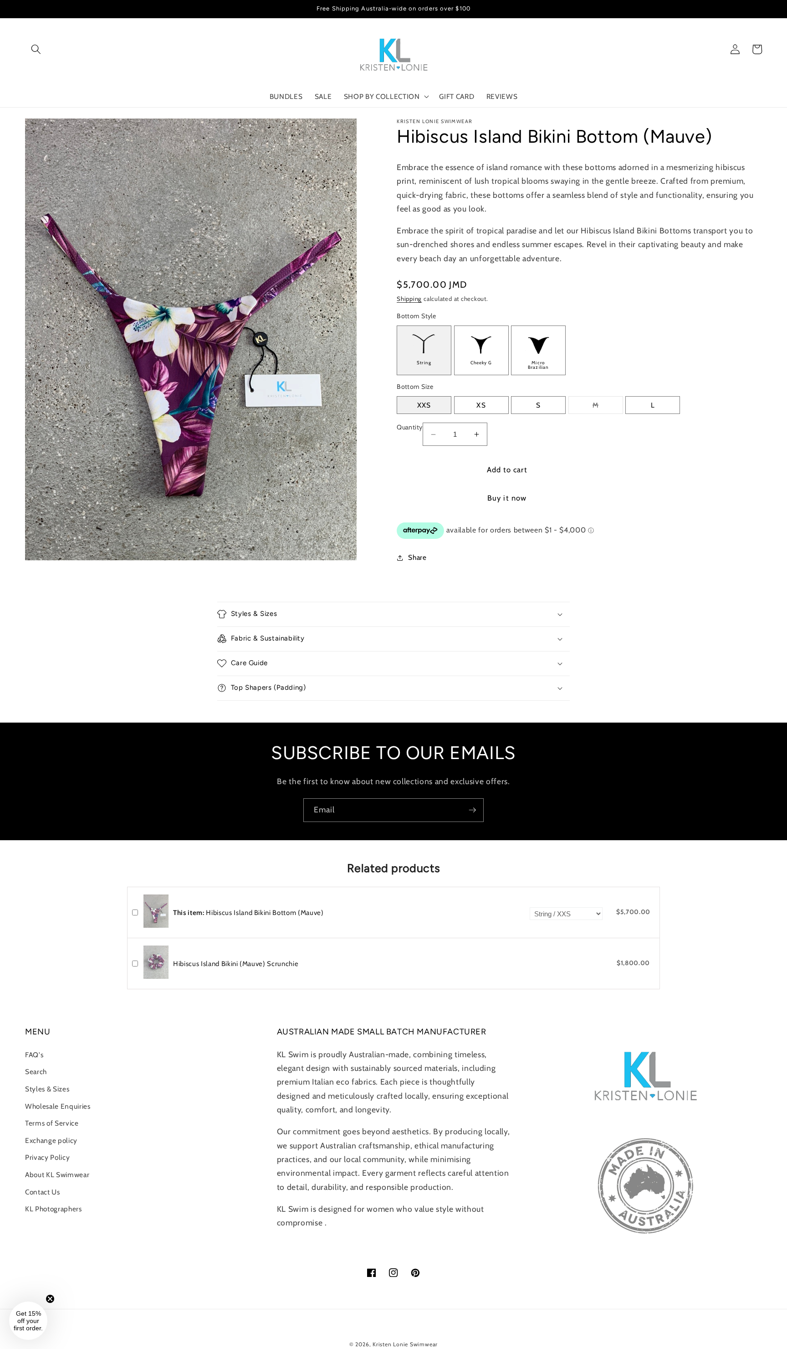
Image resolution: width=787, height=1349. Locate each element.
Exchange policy (51, 1140)
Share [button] (417, 557)
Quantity (410, 427)
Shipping (409, 298)
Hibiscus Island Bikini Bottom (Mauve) (248, 913)
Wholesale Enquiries (58, 1106)
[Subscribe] (472, 810)
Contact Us (42, 1192)
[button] (36, 49)
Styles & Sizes (47, 1089)
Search (36, 1071)
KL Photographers (53, 1208)
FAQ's (34, 1054)
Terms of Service (52, 1123)
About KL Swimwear (57, 1174)
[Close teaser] (50, 1298)
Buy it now (506, 497)
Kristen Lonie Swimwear (405, 1344)
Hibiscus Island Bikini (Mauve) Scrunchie (235, 964)
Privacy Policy (47, 1157)
